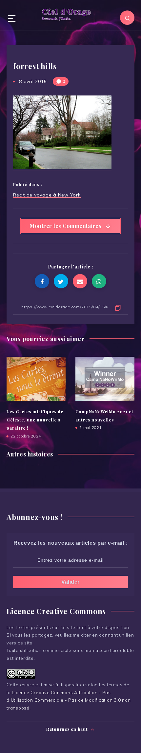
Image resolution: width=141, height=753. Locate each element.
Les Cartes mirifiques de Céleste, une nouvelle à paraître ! (35, 420)
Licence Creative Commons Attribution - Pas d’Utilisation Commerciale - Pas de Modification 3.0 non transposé (69, 700)
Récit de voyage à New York (47, 195)
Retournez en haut (67, 729)
